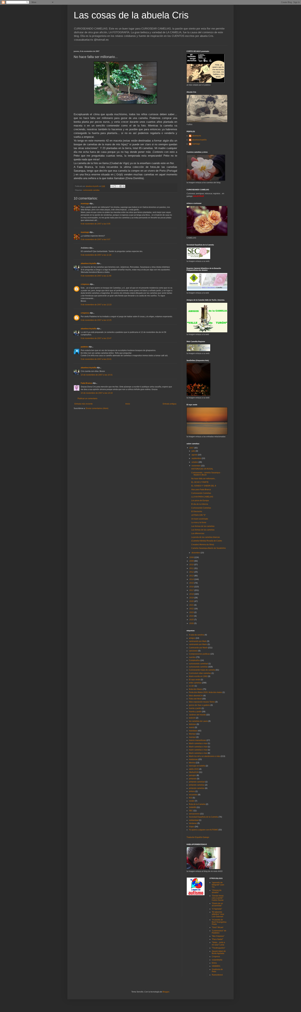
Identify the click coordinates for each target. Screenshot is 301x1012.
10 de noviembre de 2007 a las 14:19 (97, 393)
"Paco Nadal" (217, 939)
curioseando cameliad (198, 664)
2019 (191, 598)
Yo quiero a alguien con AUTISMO (203, 830)
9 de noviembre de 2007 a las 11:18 (96, 255)
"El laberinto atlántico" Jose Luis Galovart (218, 914)
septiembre (197, 458)
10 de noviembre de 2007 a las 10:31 (97, 375)
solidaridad (193, 820)
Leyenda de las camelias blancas (205, 537)
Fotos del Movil (195, 699)
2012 (191, 572)
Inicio (127, 404)
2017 (191, 590)
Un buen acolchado (199, 519)
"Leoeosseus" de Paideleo (219, 932)
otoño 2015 (194, 769)
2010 (191, 565)
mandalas (193, 731)
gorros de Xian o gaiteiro (199, 705)
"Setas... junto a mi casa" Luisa (218, 943)
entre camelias (195, 683)
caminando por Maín (197, 641)
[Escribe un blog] (114, 186)
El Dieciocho (196, 511)
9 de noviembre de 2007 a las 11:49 (96, 276)
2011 (191, 568)
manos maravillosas (197, 740)
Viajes (191, 827)
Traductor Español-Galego (198, 837)
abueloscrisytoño (88, 263)
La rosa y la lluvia (198, 522)
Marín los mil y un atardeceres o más (204, 756)
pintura (192, 791)
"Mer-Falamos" (218, 936)
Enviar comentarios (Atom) (97, 408)
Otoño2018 (193, 772)
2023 (191, 612)
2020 (191, 601)
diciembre (196, 553)
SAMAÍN (192, 807)
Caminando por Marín (198, 648)
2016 (191, 587)
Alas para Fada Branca (201, 489)
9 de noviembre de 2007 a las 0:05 (95, 224)
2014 (191, 579)
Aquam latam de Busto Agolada (219, 952)
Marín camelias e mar (198, 743)
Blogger (166, 992)
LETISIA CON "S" (198, 515)
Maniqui (192, 734)
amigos (192, 638)
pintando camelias (197, 785)
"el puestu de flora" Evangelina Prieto (219, 922)
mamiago (85, 203)
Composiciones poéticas (199, 654)
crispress (85, 284)
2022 (191, 609)
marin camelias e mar (198, 750)
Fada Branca (86, 383)
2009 (191, 561)
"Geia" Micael (217, 927)
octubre (195, 462)
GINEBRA (216, 966)
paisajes (192, 775)
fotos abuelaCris (196, 696)
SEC (191, 811)
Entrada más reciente (83, 404)
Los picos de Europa (200, 500)
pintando (192, 779)
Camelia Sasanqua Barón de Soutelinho (208, 548)
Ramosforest (217, 975)
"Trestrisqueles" (218, 948)
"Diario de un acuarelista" (217, 904)
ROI (190, 798)
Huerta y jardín (195, 711)
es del (191, 686)
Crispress (216, 956)
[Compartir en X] (117, 186)
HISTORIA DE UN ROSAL (202, 469)
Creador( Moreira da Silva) (202, 544)
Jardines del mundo (197, 715)
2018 (191, 594)
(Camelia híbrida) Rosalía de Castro (206, 541)
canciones (193, 651)
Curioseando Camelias (201, 493)
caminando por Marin (198, 644)
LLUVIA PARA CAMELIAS (202, 497)
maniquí (192, 737)
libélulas (192, 724)
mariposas (193, 759)
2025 (191, 620)
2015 (191, 583)
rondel (191, 801)
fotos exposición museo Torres (202, 702)
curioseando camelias (91, 190)
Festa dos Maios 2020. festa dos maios (205, 692)
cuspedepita (217, 960)
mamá (191, 727)
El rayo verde (194, 680)
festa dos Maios (195, 689)
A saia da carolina (196, 635)
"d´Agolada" (217, 909)
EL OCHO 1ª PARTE (200, 482)
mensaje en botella (197, 766)
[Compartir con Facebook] (120, 186)
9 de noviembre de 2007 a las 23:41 (96, 359)
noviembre (196, 466)
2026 (191, 623)
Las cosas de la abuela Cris (131, 15)
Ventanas (193, 823)
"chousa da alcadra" (216, 891)
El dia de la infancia (199, 504)
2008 (191, 557)
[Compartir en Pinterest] (123, 186)
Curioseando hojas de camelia (202, 670)
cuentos (192, 657)
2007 (191, 448)
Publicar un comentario (87, 398)
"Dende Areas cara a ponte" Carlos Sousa (218, 898)
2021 (191, 605)
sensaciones (194, 814)
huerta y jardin (195, 708)
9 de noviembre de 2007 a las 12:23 (96, 305)
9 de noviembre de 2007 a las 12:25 (96, 320)
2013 (191, 576)
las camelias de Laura (198, 721)
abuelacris (196, 136)
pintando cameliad (197, 782)
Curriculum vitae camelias (200, 673)
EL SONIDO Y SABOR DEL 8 (203, 486)
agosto (195, 455)
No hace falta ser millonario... (203, 478)
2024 (191, 616)
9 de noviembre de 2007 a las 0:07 (95, 239)
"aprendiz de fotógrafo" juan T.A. (218, 884)
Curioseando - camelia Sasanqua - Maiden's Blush (206, 474)
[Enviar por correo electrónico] (111, 186)
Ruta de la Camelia (197, 804)
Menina (192, 763)
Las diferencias (197, 533)
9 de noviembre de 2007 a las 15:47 (96, 338)
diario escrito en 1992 (198, 676)
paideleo (84, 347)
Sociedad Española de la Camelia (203, 817)
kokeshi (192, 718)
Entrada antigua (169, 404)
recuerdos (193, 795)
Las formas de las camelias (202, 526)
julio (194, 451)
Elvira (214, 963)
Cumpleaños (194, 660)
